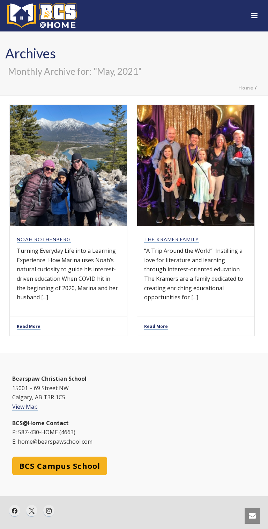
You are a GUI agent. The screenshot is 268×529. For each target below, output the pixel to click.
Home (245, 88)
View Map (25, 406)
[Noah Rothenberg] (68, 166)
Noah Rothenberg (44, 239)
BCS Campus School (59, 465)
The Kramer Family (171, 239)
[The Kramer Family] (195, 166)
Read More (28, 326)
